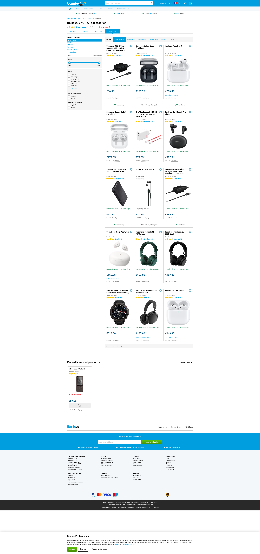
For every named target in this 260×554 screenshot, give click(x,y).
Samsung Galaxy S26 (74, 462)
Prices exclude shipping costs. (148, 502)
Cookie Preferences (128, 507)
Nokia (79, 18)
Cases (167, 458)
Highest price (154, 39)
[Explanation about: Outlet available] (80, 93)
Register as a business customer (109, 477)
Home (68, 18)
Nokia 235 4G (87, 18)
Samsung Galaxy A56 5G (75, 464)
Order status (71, 477)
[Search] (151, 3)
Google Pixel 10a (72, 466)
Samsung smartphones (107, 460)
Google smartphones (106, 466)
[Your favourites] (185, 3)
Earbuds (168, 464)
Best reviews (131, 39)
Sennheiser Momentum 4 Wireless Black (146, 291)
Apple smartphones (106, 458)
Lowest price (142, 39)
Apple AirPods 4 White (174, 290)
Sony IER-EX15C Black (145, 169)
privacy (117, 544)
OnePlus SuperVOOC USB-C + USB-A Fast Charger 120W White (146, 114)
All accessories (97, 18)
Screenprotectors (170, 460)
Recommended (119, 39)
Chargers (168, 462)
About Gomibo (137, 475)
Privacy (114, 507)
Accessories (88, 9)
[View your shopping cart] (190, 3)
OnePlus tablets (137, 466)
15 (121, 346)
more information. (148, 504)
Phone (78, 9)
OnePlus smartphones (107, 462)
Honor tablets (137, 464)
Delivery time (71, 479)
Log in (170, 3)
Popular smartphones (76, 456)
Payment (70, 475)
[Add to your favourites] (131, 46)
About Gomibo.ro (105, 507)
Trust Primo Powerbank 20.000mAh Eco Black (116, 170)
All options (73, 52)
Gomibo (136, 473)
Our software (136, 477)
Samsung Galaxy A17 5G (75, 469)
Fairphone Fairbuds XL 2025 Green (145, 233)
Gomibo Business (105, 475)
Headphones (169, 466)
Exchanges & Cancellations (75, 483)
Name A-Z (164, 39)
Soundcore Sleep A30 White (117, 232)
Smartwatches (170, 467)
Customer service (123, 9)
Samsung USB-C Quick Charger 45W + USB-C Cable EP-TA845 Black (115, 48)
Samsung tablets (138, 460)
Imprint (120, 507)
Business (109, 9)
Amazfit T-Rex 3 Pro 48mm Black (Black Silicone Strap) (117, 291)
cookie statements (128, 544)
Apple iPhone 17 (72, 458)
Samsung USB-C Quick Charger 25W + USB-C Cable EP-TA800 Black (174, 171)
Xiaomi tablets (137, 462)
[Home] (70, 8)
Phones (103, 456)
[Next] (191, 346)
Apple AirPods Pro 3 (173, 46)
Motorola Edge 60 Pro (74, 467)
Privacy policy (137, 479)
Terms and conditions (141, 507)
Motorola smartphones (107, 464)
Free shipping (116, 98)
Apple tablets (136, 458)
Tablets (99, 9)
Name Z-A (174, 39)
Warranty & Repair (73, 484)
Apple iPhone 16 (72, 460)
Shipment (70, 481)
